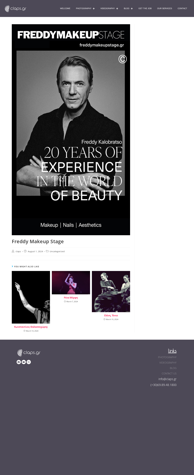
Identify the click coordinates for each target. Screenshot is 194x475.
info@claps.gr (167, 379)
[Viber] (29, 362)
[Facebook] (19, 362)
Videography (107, 8)
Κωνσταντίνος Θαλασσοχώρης (31, 326)
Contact (182, 8)
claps (18, 251)
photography (167, 357)
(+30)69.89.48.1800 (164, 385)
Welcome (65, 8)
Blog (126, 8)
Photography (83, 8)
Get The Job (145, 8)
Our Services (164, 8)
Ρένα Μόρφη (71, 297)
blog (173, 368)
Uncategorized (57, 251)
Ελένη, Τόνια (111, 315)
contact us (169, 373)
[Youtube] (24, 362)
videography (168, 362)
